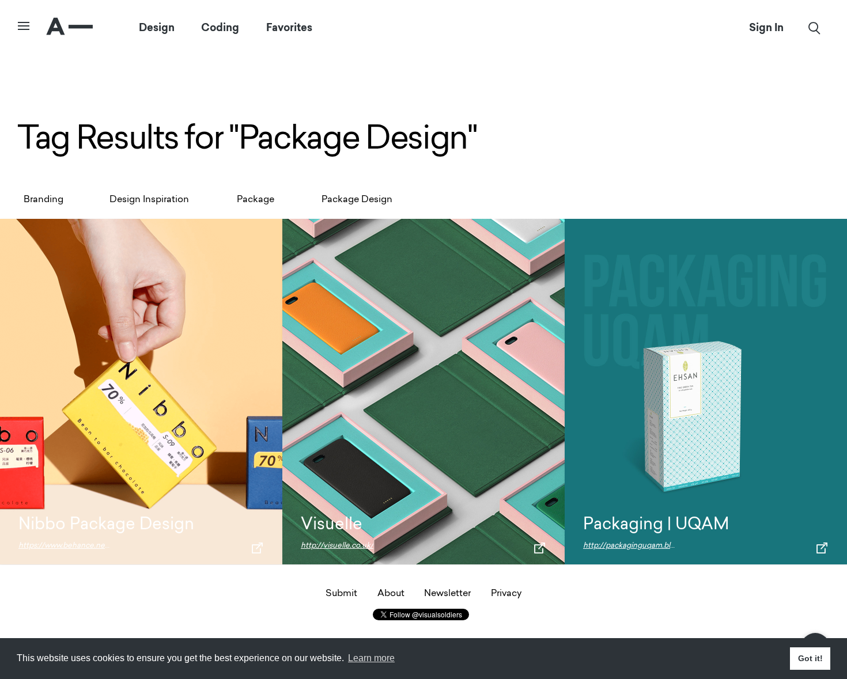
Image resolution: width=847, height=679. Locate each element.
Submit (341, 593)
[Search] (814, 28)
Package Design (357, 199)
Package (255, 199)
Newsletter (447, 593)
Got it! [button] (810, 658)
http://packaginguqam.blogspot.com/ (649, 545)
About (390, 593)
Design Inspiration (149, 199)
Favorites (289, 27)
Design (157, 27)
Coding (220, 27)
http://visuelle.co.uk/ (337, 545)
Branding (43, 199)
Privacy (506, 593)
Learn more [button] (371, 658)
